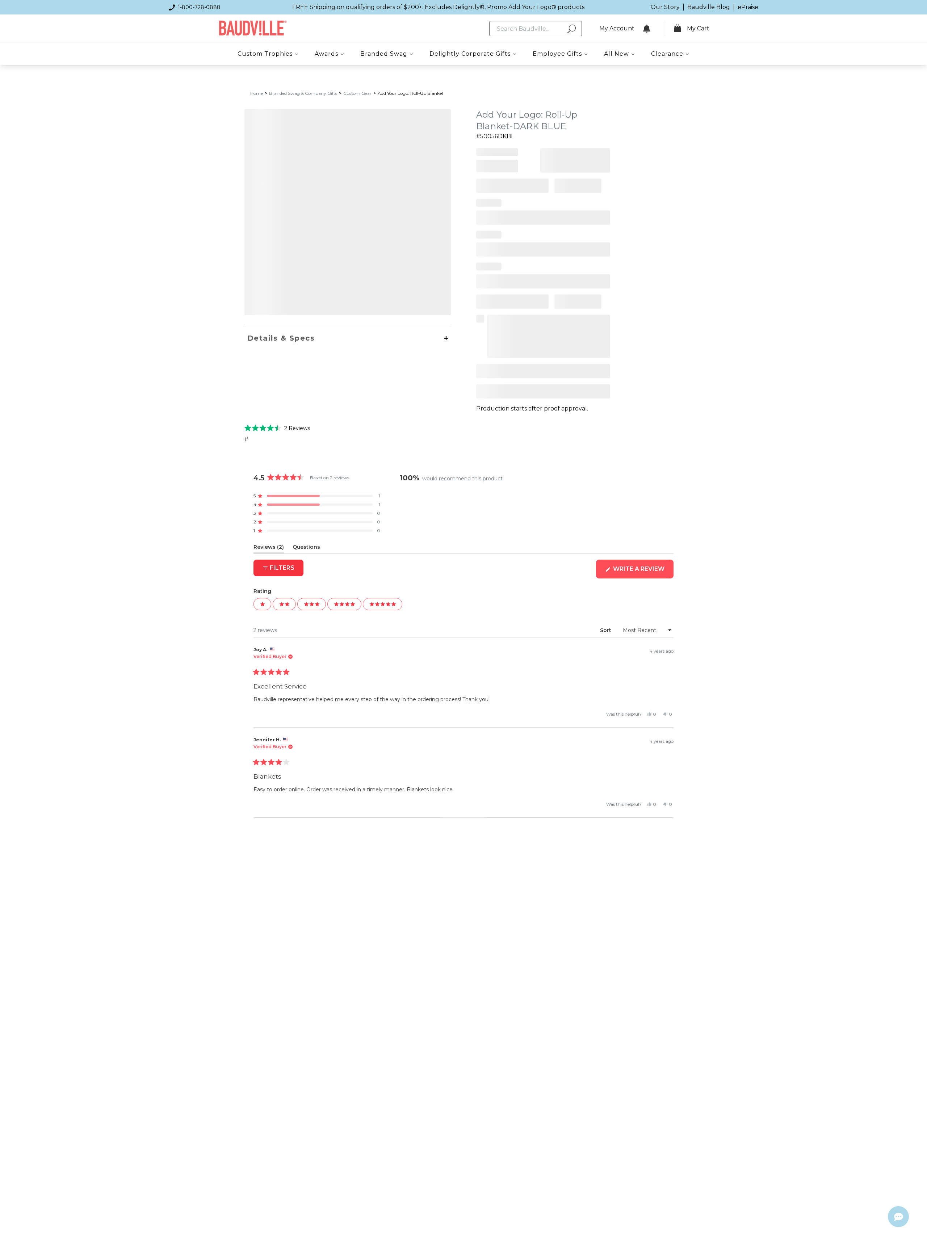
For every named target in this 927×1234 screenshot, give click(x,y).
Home (256, 93)
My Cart (698, 28)
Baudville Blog (708, 7)
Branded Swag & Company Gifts (303, 93)
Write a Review (643, 571)
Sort (606, 630)
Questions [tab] (306, 548)
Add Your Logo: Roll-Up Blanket (411, 93)
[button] (277, 428)
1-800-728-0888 (199, 7)
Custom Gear (357, 93)
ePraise (748, 7)
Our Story (665, 7)
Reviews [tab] (268, 548)
